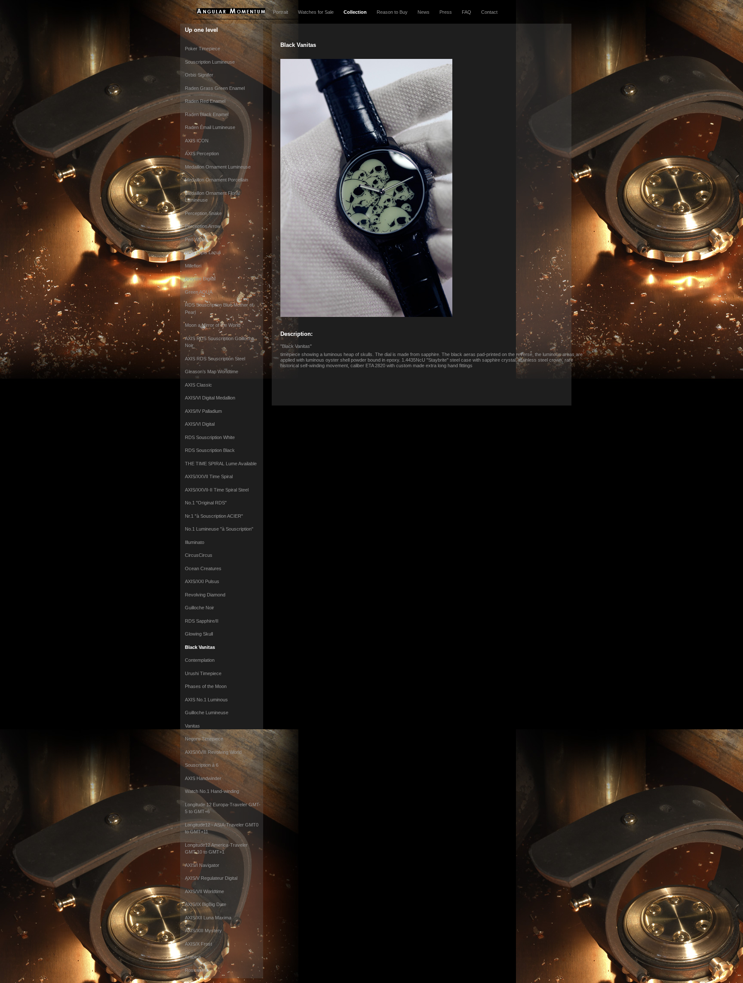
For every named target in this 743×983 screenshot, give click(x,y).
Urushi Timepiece (203, 673)
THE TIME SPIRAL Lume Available (221, 463)
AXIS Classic (198, 384)
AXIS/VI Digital (200, 424)
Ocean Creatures (203, 568)
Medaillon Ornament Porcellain (216, 179)
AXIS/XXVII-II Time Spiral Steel (217, 489)
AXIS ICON (197, 140)
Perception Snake (203, 213)
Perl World (195, 239)
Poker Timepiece (202, 48)
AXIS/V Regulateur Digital (211, 878)
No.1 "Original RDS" (206, 502)
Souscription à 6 (201, 765)
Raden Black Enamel (206, 114)
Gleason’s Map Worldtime (211, 371)
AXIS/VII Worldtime (204, 891)
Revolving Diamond (205, 594)
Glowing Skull (199, 633)
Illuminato (194, 542)
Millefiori (193, 265)
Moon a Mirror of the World (212, 325)
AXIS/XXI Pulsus (202, 581)
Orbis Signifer (199, 74)
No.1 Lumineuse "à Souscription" (219, 528)
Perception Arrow (203, 226)
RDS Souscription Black (210, 450)
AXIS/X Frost (198, 943)
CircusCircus (198, 555)
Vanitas (192, 725)
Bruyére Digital (200, 278)
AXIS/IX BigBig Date (205, 904)
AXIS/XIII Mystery (203, 930)
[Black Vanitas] (366, 315)
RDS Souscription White (210, 437)
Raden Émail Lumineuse (210, 127)
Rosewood (196, 970)
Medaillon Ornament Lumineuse (218, 166)
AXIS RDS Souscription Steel (215, 358)
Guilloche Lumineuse (206, 712)
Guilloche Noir (199, 607)
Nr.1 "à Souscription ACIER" (214, 516)
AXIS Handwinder (203, 778)
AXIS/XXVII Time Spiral (209, 476)
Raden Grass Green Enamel (215, 88)
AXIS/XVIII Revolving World (213, 752)
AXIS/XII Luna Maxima (208, 917)
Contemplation (200, 660)
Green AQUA (198, 292)
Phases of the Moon (206, 686)
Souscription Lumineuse (210, 62)
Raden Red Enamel (205, 101)
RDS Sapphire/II (201, 621)
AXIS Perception (202, 153)
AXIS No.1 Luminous (206, 699)
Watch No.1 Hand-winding (212, 791)
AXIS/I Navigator (202, 865)
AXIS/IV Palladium (203, 411)
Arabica (193, 956)
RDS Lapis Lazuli (203, 252)
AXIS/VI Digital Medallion (210, 397)
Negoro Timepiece (204, 738)
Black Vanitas (200, 647)
